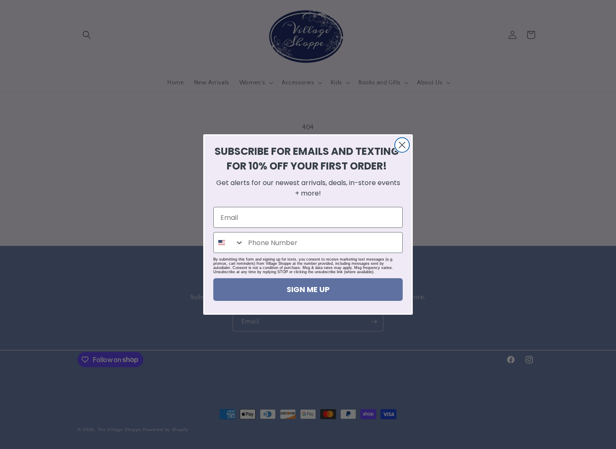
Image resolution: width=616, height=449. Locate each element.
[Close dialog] (402, 145)
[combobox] (229, 242)
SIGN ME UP (308, 289)
